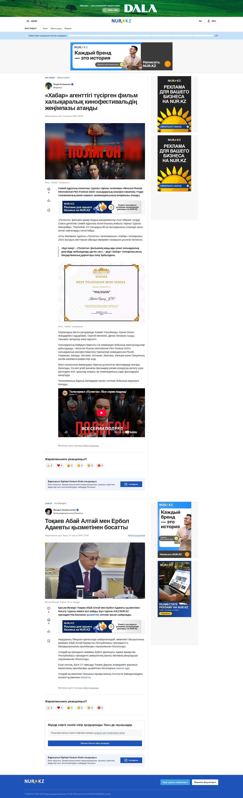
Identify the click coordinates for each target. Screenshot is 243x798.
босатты (86, 677)
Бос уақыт (31, 28)
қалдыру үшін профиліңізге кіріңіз (109, 733)
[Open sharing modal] (49, 200)
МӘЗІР (34, 21)
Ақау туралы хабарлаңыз (175, 782)
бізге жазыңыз (91, 445)
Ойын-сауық (56, 28)
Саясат (48, 503)
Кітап (45, 28)
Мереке (68, 28)
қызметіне (93, 614)
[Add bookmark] (48, 210)
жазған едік (123, 668)
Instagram (133, 484)
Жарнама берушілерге (205, 782)
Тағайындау (60, 503)
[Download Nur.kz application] (121, 8)
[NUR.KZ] (121, 21)
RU (200, 21)
